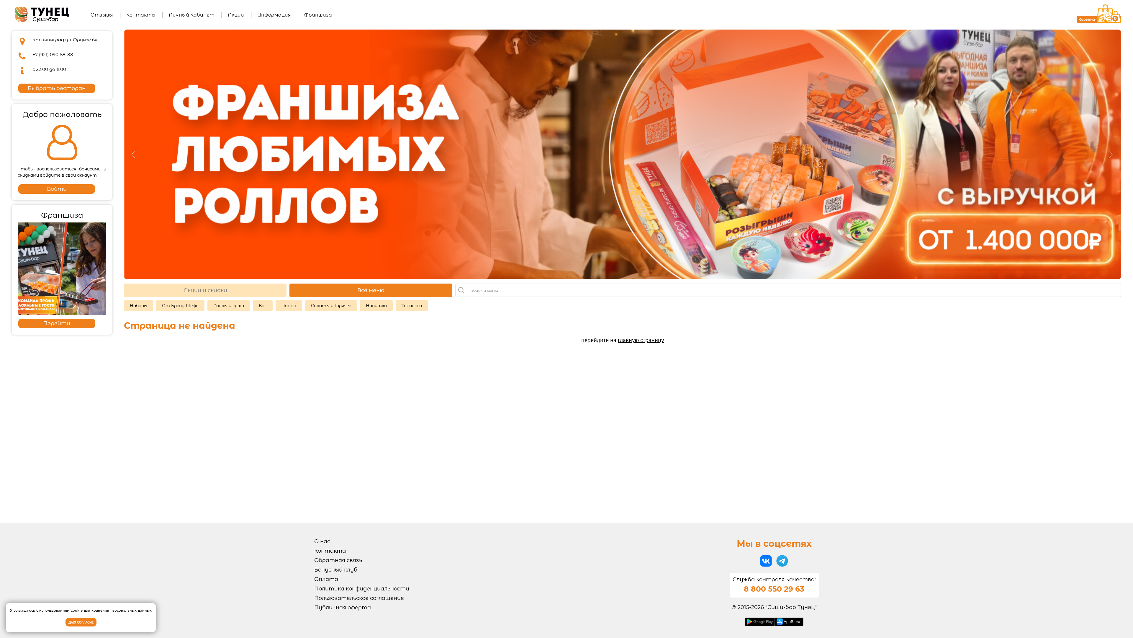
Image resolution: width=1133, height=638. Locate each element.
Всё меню (370, 290)
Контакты (140, 15)
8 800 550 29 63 (774, 589)
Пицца (288, 305)
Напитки (376, 305)
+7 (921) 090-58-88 (52, 54)
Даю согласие (81, 622)
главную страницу (641, 340)
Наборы (138, 305)
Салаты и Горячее (331, 305)
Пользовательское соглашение (359, 598)
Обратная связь (338, 560)
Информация (274, 15)
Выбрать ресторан (57, 88)
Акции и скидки (205, 290)
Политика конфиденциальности (361, 588)
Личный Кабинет (192, 15)
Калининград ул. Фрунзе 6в (64, 40)
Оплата (326, 579)
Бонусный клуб (335, 570)
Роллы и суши (228, 305)
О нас (322, 541)
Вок (263, 305)
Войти (57, 189)
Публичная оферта (342, 607)
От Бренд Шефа (180, 305)
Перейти (56, 323)
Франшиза (318, 15)
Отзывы (102, 15)
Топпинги (412, 305)
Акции (236, 15)
